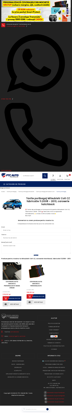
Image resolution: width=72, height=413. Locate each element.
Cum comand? (54, 330)
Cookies (54, 349)
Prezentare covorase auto (54, 374)
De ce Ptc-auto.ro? (54, 377)
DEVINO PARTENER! (18, 361)
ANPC (54, 380)
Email (3, 227)
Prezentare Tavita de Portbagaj (54, 370)
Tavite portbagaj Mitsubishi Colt (45, 191)
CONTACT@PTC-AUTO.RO (17, 336)
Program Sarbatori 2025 (54, 364)
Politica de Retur (54, 323)
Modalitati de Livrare (54, 339)
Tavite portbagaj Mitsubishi (26, 191)
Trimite (36, 255)
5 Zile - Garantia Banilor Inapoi (54, 367)
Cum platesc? (54, 333)
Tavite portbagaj (12, 191)
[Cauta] (45, 175)
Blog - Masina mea (18, 364)
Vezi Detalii (14, 304)
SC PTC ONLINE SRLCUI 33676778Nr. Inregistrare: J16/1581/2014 (54, 385)
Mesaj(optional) (6, 242)
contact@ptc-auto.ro (16, 26)
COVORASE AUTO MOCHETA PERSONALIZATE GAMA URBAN (12, 285)
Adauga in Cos (14, 298)
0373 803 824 (15, 332)
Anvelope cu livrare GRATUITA (18, 377)
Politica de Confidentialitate (54, 346)
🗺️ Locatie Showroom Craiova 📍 (54, 361)
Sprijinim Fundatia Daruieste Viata (18, 374)
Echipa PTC (18, 370)
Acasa (3, 191)
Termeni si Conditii (54, 343)
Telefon (3, 234)
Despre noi (18, 367)
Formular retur (54, 327)
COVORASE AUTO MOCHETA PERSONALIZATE (36, 284)
